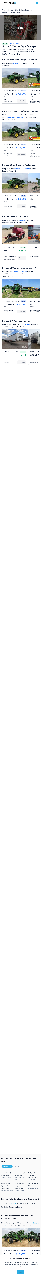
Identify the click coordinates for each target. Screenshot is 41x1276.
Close (20, 1272)
